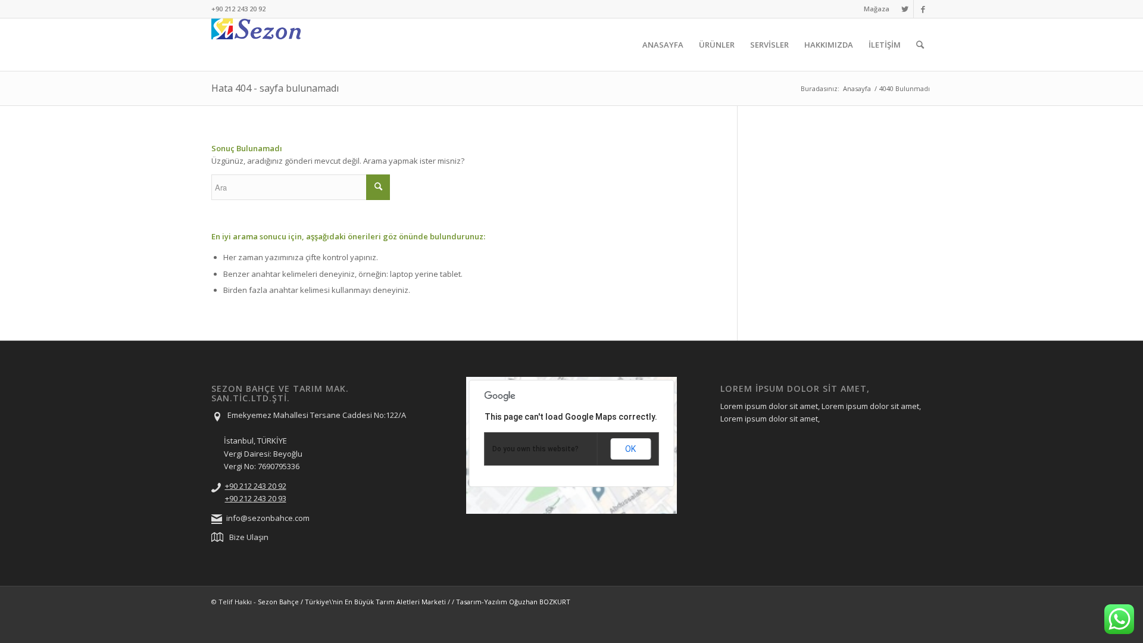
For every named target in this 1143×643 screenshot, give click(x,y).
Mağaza (876, 8)
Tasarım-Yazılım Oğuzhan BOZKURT (513, 601)
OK (630, 449)
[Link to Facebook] (923, 9)
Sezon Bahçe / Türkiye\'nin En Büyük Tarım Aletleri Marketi (352, 601)
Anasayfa (857, 88)
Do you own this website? (535, 449)
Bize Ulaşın (248, 537)
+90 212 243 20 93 (255, 498)
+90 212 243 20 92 (255, 485)
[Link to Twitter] (904, 9)
